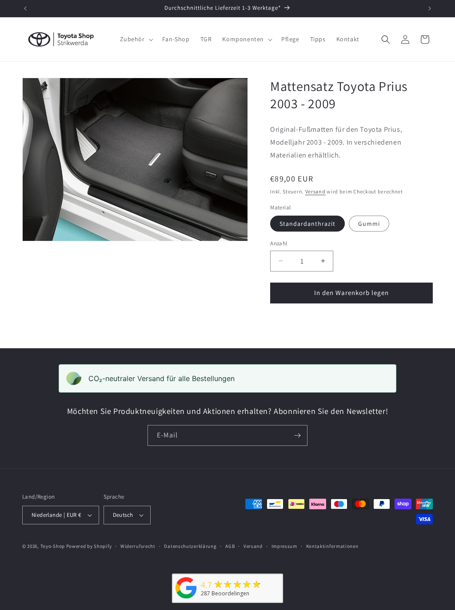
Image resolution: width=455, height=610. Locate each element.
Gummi (369, 224)
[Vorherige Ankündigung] (25, 8)
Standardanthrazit (307, 224)
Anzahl (278, 243)
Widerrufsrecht (138, 546)
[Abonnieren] (297, 435)
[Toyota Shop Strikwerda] (186, 598)
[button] (136, 39)
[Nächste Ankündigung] (429, 8)
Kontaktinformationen (332, 546)
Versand (315, 191)
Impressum (284, 546)
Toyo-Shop (52, 546)
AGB (230, 546)
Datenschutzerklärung (190, 546)
